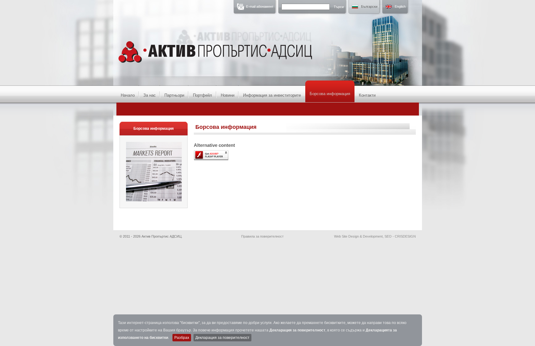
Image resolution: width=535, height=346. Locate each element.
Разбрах (181, 337)
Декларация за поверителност (297, 330)
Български (369, 6)
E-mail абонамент (259, 6)
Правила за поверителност (262, 236)
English (400, 6)
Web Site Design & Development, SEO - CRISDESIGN (375, 236)
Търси (339, 7)
